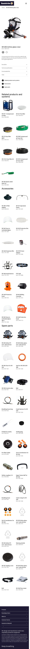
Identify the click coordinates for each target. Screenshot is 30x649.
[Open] (15, 626)
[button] (15, 80)
